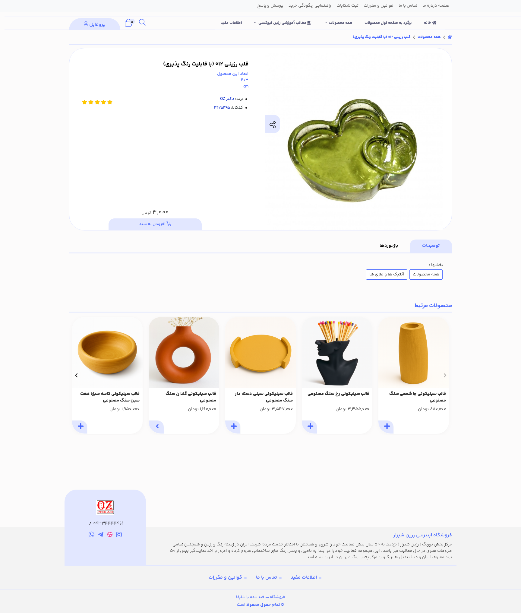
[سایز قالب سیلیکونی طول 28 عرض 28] (260, 352)
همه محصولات (340, 23)
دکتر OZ (227, 99)
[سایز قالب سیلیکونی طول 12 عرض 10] (337, 352)
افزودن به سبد (152, 224)
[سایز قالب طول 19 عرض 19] (107, 352)
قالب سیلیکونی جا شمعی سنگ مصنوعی (417, 397)
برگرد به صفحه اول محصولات (388, 23)
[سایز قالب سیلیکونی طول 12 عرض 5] (413, 352)
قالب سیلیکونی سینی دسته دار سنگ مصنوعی (264, 397)
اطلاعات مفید (231, 23)
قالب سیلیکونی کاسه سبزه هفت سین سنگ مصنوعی (110, 397)
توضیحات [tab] (431, 245)
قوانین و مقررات (225, 577)
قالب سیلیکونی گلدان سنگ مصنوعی (191, 397)
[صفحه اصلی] (450, 37)
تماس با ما (266, 577)
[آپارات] (110, 535)
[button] (445, 375)
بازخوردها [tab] (389, 245)
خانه (428, 23)
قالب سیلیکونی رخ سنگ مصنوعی (338, 394)
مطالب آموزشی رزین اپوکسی (282, 23)
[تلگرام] (100, 535)
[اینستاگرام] (119, 535)
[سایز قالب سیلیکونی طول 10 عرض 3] (184, 352)
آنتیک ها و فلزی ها (386, 274)
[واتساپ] (91, 535)
